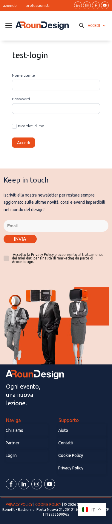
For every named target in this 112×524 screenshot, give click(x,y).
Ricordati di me (31, 125)
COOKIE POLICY (48, 504)
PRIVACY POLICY (19, 504)
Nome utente (23, 75)
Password (21, 99)
